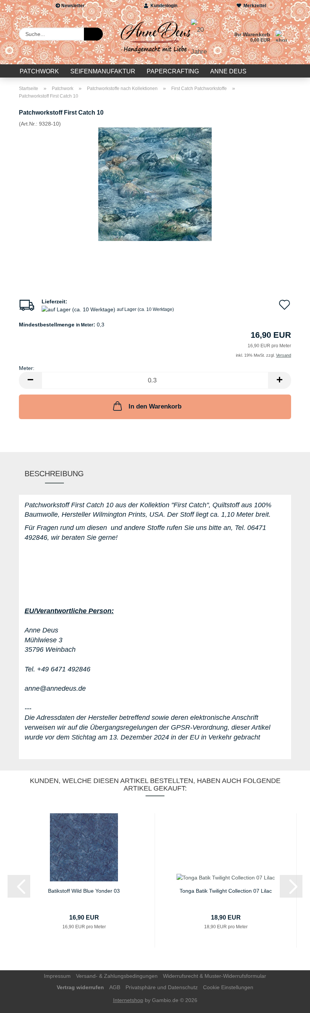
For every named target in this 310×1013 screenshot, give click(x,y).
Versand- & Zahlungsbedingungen (117, 976)
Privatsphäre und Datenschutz (162, 987)
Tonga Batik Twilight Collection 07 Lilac (226, 891)
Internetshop (128, 1000)
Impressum (57, 976)
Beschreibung (54, 473)
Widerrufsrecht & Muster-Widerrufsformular (214, 976)
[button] (30, 380)
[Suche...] (93, 34)
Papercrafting (173, 71)
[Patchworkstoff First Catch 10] (155, 184)
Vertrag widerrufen (80, 987)
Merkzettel (253, 5)
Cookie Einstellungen (228, 987)
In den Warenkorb (155, 406)
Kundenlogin (162, 5)
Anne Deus (228, 71)
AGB (114, 987)
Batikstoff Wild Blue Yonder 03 (84, 891)
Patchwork (39, 71)
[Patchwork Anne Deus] (155, 37)
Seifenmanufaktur (102, 71)
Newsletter (72, 5)
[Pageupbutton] (289, 1002)
